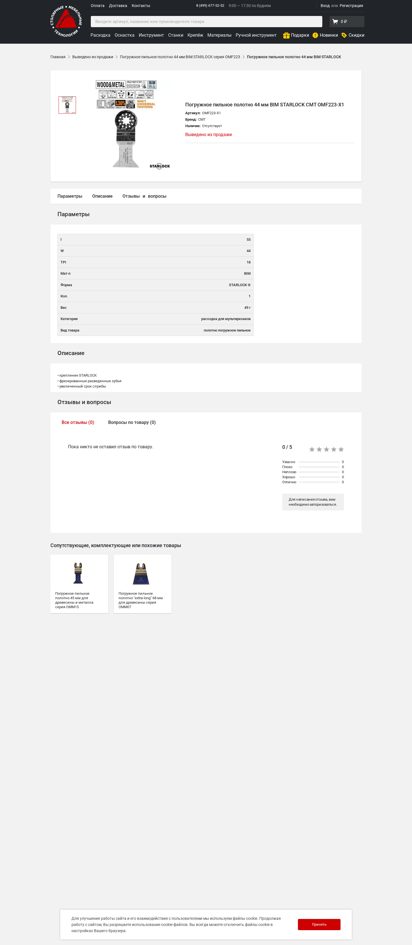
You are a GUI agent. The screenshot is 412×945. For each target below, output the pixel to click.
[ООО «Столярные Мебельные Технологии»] (66, 36)
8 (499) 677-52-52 (210, 5)
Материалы (219, 35)
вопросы (157, 196)
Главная (58, 57)
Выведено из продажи (92, 57)
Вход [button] (325, 5)
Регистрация (351, 5)
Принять (319, 924)
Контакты (141, 5)
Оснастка (125, 35)
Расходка (100, 35)
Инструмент (151, 35)
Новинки (329, 35)
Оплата (98, 5)
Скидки (356, 35)
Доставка (118, 5)
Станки (175, 35)
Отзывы (131, 196)
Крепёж (195, 35)
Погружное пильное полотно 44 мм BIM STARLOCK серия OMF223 (180, 57)
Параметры (69, 196)
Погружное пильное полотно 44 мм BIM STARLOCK (294, 57)
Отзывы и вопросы (84, 402)
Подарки (300, 35)
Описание (102, 196)
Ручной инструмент (256, 35)
